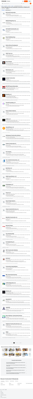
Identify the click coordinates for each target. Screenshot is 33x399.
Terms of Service (2, 393)
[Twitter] (3, 389)
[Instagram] (4, 389)
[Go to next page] (21, 342)
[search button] (30, 3)
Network (8, 1)
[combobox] (26, 3)
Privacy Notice (2, 392)
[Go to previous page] (11, 342)
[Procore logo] (4, 1)
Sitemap (1, 396)
